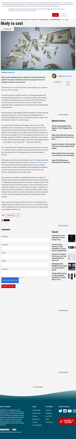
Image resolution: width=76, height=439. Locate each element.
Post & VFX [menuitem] (49, 416)
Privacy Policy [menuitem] (37, 410)
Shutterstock (11, 72)
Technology (10, 215)
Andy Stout (68, 76)
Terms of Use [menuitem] (36, 413)
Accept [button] (55, 15)
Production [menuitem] (49, 413)
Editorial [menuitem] (35, 416)
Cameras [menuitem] (48, 410)
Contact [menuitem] (35, 422)
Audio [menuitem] (47, 419)
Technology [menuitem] (49, 422)
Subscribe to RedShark (68, 421)
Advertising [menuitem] (36, 419)
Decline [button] (63, 15)
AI (18, 215)
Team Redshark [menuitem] (37, 425)
